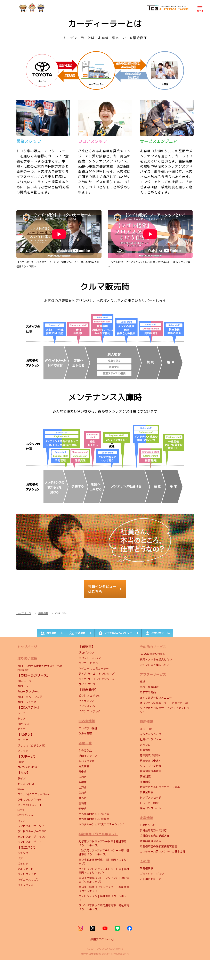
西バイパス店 (87, 761)
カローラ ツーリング (30, 697)
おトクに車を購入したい (154, 665)
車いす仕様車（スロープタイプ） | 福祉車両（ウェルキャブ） (104, 880)
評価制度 (145, 782)
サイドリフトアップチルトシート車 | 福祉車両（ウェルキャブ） (104, 871)
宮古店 (83, 798)
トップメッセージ (150, 797)
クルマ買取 (85, 733)
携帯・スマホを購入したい (156, 659)
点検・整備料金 (149, 687)
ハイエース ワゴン (28, 879)
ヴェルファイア (26, 874)
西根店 (83, 782)
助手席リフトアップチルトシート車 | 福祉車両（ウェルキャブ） (104, 852)
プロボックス (87, 652)
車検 (142, 681)
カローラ (22, 686)
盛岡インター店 (88, 756)
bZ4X (20, 810)
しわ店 (83, 777)
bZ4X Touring (25, 815)
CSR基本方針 (147, 825)
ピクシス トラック (90, 711)
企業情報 (145, 750)
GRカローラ (24, 681)
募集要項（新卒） (150, 755)
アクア (21, 729)
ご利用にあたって (150, 879)
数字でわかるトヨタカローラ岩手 (160, 787)
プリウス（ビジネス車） (32, 745)
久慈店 (83, 792)
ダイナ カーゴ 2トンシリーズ (97, 679)
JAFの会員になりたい (153, 654)
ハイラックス (25, 885)
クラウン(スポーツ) (29, 799)
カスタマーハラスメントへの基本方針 (162, 851)
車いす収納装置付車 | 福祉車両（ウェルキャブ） (104, 861)
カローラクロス (27, 702)
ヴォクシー (24, 864)
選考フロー (146, 745)
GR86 (20, 762)
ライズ (21, 778)
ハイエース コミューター (94, 668)
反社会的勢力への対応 (153, 830)
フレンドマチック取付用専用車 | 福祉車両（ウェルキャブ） (104, 907)
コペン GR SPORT (28, 767)
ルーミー (22, 713)
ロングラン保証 (88, 728)
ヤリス (21, 718)
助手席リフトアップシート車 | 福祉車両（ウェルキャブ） (103, 843)
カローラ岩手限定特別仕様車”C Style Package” (40, 668)
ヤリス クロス (25, 784)
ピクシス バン (87, 706)
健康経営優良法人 (150, 841)
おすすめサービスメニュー (156, 697)
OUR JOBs (146, 729)
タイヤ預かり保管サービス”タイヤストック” (164, 710)
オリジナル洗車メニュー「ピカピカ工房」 (165, 703)
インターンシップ (150, 734)
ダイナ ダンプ (87, 684)
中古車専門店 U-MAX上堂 (94, 814)
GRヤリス (23, 724)
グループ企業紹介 (150, 766)
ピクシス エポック (90, 695)
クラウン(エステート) (31, 805)
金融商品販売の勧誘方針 (154, 835)
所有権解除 (146, 868)
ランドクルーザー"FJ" (30, 842)
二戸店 (83, 787)
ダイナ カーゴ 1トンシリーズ (97, 673)
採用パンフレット (150, 808)
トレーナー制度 (149, 803)
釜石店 (83, 803)
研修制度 (145, 776)
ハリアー (22, 821)
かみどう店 (85, 750)
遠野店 (83, 808)
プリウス (22, 740)
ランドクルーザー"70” (30, 826)
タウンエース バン (90, 658)
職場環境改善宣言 (150, 771)
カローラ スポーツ (28, 691)
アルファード (25, 869)
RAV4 (21, 789)
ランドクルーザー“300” (31, 837)
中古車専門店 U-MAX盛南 (94, 819)
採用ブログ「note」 (102, 939)
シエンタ (22, 853)
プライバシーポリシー (153, 874)
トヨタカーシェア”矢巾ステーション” (101, 824)
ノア (20, 858)
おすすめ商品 (148, 692)
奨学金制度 (146, 792)
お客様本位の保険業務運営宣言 (158, 846)
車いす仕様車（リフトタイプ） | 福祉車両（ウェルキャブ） (104, 889)
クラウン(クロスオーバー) (33, 794)
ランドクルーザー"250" (31, 831)
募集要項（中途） (150, 761)
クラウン (22, 751)
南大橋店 (84, 766)
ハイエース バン (88, 663)
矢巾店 (83, 771)
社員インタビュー (150, 739)
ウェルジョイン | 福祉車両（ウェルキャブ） (103, 898)
